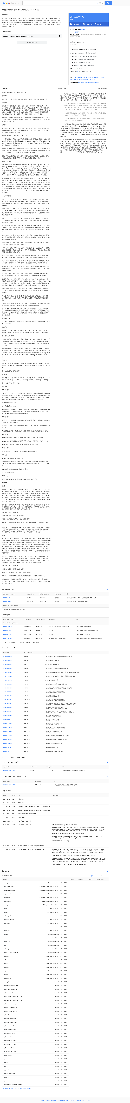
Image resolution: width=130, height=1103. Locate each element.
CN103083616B (7, 696)
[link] (5, 883)
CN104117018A (7, 731)
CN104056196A (7, 751)
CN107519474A (8, 634)
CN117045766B (8, 638)
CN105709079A (7, 743)
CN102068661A (8, 597)
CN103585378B (7, 656)
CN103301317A (7, 684)
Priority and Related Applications (86, 79)
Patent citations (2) (78, 77)
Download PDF (76, 24)
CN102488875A (7, 680)
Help (88, 1100)
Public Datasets (63, 1100)
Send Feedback (51, 1100)
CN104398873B (7, 708)
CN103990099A (8, 626)
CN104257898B (7, 728)
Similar (99, 24)
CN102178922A (8, 601)
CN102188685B (7, 672)
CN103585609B (7, 668)
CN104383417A (7, 747)
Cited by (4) (87, 77)
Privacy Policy (80, 1100)
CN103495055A (7, 676)
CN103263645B (7, 724)
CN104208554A (7, 664)
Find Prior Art (89, 24)
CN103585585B (7, 688)
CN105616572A (8, 630)
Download (95, 876)
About (42, 1100)
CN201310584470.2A (9, 770)
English (82, 29)
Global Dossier (89, 82)
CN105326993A (7, 700)
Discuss (96, 82)
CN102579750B (7, 692)
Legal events (95, 77)
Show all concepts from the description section (17, 1088)
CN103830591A (7, 704)
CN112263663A (7, 712)
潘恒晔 (77, 32)
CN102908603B (7, 660)
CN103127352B (7, 739)
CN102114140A (7, 735)
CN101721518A (7, 716)
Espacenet (81, 82)
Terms (72, 1100)
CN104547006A (7, 720)
